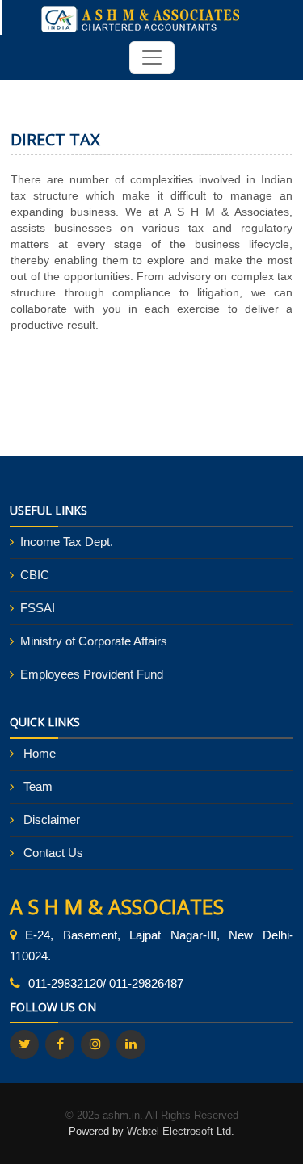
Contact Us (53, 852)
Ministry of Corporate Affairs (93, 641)
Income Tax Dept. (66, 541)
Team (38, 786)
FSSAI (37, 608)
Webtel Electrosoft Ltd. (180, 1131)
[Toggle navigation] (152, 57)
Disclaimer (51, 819)
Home (39, 753)
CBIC (34, 575)
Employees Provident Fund (91, 674)
